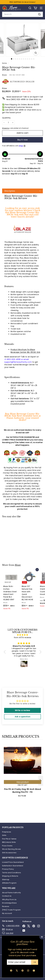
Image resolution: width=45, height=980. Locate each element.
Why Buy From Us (9, 899)
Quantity (6, 117)
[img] (22, 634)
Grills (4, 835)
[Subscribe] (34, 962)
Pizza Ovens (7, 846)
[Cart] (35, 8)
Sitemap (5, 879)
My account (7, 913)
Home (4, 63)
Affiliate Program (9, 883)
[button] (22, 191)
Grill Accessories (9, 852)
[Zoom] (35, 53)
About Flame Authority (11, 892)
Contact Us (7, 896)
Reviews (5, 906)
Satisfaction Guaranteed (12, 865)
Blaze (4, 75)
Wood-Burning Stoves (11, 849)
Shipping (5, 128)
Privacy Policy (8, 869)
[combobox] (22, 14)
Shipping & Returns (10, 876)
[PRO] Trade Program (11, 910)
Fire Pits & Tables (9, 839)
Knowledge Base (9, 903)
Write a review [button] (22, 710)
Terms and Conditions (11, 872)
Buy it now (22, 139)
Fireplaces (6, 832)
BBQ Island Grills (9, 842)
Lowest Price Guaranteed (13, 862)
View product (22, 782)
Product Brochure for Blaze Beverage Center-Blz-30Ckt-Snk (25, 350)
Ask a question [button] (22, 716)
